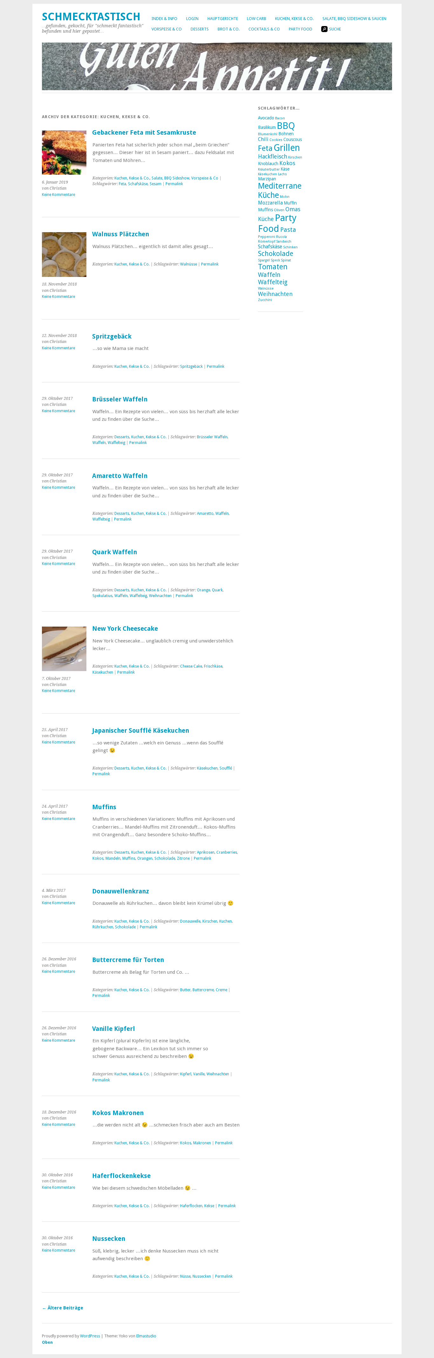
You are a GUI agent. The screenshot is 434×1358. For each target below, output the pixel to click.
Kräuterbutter (269, 169)
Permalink (174, 184)
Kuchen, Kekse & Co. (294, 18)
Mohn (284, 197)
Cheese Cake (191, 666)
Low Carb (256, 18)
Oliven (279, 210)
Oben (47, 1342)
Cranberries (226, 852)
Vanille (199, 1074)
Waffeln (99, 442)
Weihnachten (160, 596)
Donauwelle (190, 921)
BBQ (286, 125)
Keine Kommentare (58, 194)
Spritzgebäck (112, 336)
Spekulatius (102, 596)
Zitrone (183, 858)
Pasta (288, 229)
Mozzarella (270, 203)
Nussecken (108, 1238)
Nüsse (185, 1276)
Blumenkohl (267, 134)
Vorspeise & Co (167, 29)
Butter (185, 990)
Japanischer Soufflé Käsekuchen (140, 730)
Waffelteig (116, 442)
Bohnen (286, 133)
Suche (335, 29)
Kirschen (209, 921)
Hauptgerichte (222, 18)
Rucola (281, 237)
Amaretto (205, 513)
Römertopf (266, 241)
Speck (275, 260)
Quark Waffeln (114, 552)
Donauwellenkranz (120, 891)
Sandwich (283, 241)
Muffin (290, 202)
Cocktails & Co (264, 29)
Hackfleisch (272, 156)
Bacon (280, 118)
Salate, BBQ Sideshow (170, 178)
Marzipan (267, 178)
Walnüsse (188, 264)
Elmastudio (146, 1336)
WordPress (90, 1336)
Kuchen (225, 921)
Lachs (282, 174)
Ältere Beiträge (62, 1307)
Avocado (266, 117)
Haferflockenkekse (121, 1176)
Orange (203, 590)
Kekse (209, 1206)
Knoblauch (268, 163)
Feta (122, 184)
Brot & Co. (229, 29)
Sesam (155, 184)
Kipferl (185, 1074)
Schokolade (164, 858)
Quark (217, 590)
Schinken (290, 247)
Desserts (200, 29)
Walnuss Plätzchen (120, 234)
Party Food (300, 29)
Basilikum (267, 127)
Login (192, 18)
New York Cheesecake (125, 628)
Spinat (286, 260)
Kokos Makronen (118, 1113)
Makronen (202, 1143)
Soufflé (226, 768)
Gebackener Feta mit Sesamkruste (144, 132)
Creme (221, 990)
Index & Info (164, 18)
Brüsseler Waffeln (119, 399)
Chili (263, 139)
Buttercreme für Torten (128, 960)
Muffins (104, 807)
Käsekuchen (102, 672)
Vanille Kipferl (113, 1028)
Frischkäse (213, 666)
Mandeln (112, 858)
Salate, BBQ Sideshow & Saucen (354, 18)
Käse (285, 168)
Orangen (145, 858)
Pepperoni (266, 237)
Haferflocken (191, 1206)
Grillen (287, 147)
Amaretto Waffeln (119, 476)
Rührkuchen (102, 927)
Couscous (292, 139)
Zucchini (265, 300)
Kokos (98, 858)
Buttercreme (203, 990)
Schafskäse (138, 184)
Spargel (264, 260)
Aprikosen (205, 852)
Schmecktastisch (91, 16)
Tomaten (273, 266)
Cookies (275, 140)
